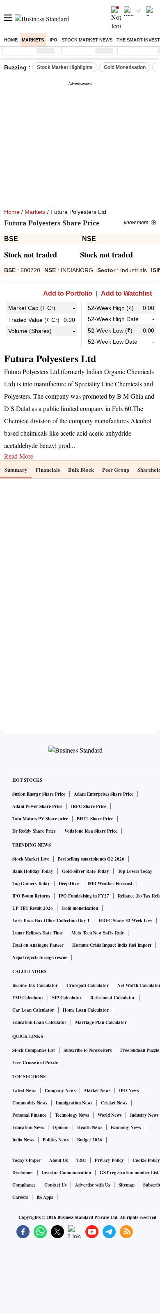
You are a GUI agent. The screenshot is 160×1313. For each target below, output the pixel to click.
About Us (58, 1160)
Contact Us (55, 1185)
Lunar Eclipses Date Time (37, 933)
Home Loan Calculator (86, 1010)
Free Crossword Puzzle (35, 1062)
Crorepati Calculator (87, 985)
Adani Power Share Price (37, 806)
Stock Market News (87, 39)
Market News (97, 1090)
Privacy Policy (109, 1160)
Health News (89, 1127)
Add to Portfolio (67, 293)
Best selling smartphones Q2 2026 (91, 859)
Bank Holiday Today (32, 871)
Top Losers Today (135, 871)
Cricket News (114, 1103)
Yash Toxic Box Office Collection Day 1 (51, 920)
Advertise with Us (92, 1185)
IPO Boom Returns (31, 896)
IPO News (129, 1090)
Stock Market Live (30, 859)
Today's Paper (26, 1160)
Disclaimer (22, 1172)
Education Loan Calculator (39, 1022)
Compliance (24, 1185)
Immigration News (74, 1103)
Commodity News (29, 1103)
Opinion (61, 1127)
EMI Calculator (27, 998)
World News (109, 1115)
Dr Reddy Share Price (34, 831)
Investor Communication (66, 1172)
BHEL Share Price (95, 819)
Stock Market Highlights (65, 67)
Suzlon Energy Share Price (38, 794)
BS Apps (45, 1197)
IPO (53, 39)
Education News (28, 1127)
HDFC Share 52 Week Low (125, 920)
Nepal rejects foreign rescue (39, 957)
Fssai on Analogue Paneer (38, 945)
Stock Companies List (33, 1050)
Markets (33, 39)
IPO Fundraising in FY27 (84, 896)
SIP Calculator (67, 998)
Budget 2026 (89, 1140)
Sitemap (127, 1185)
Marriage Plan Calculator (101, 1022)
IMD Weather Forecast (110, 883)
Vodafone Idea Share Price (90, 831)
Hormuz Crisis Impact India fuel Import (111, 945)
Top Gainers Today (31, 883)
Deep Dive (69, 883)
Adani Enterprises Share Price (103, 794)
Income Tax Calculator (35, 985)
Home (11, 39)
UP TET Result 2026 (32, 908)
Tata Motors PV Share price (40, 819)
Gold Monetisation (125, 67)
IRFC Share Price (88, 806)
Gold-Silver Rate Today (85, 871)
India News (23, 1140)
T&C (81, 1160)
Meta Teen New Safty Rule (97, 933)
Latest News (24, 1090)
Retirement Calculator (112, 998)
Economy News (126, 1127)
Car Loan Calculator (33, 1010)
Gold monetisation (80, 908)
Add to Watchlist (126, 293)
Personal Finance (29, 1115)
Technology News (72, 1115)
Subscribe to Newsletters (88, 1050)
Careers (20, 1197)
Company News (60, 1090)
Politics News (56, 1140)
